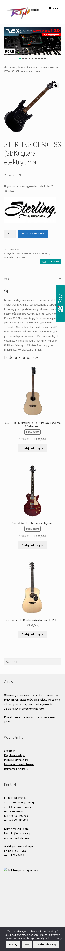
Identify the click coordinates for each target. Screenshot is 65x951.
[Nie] (60, 939)
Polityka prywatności (16, 759)
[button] (20, 58)
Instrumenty (44, 253)
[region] (32, 43)
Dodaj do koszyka (33, 233)
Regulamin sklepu (14, 755)
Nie (27, 944)
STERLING (19, 257)
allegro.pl (10, 750)
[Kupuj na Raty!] (50, 261)
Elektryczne (40, 67)
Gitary (29, 67)
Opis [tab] (6, 278)
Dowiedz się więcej (46, 944)
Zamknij (13, 944)
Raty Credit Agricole (16, 768)
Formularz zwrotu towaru (19, 764)
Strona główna (15, 67)
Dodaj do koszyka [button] (32, 448)
